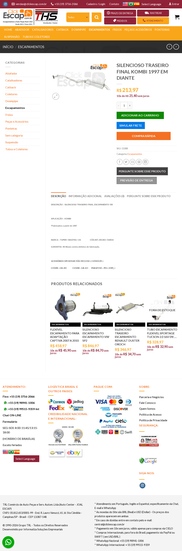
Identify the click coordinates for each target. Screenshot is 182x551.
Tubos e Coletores (36, 36)
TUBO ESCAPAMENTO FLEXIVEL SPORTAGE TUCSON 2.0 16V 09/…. (162, 333)
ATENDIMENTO (154, 20)
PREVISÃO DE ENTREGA (136, 180)
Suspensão (12, 36)
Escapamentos (99, 29)
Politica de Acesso (150, 414)
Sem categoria (14, 135)
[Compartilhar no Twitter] (126, 162)
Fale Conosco (147, 402)
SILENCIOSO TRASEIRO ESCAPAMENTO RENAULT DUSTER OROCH (127, 337)
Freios (117, 29)
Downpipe (78, 29)
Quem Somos (147, 408)
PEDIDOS (122, 20)
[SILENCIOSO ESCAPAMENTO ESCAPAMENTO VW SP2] (97, 307)
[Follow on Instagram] (5, 4)
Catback (62, 29)
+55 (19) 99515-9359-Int (23, 409)
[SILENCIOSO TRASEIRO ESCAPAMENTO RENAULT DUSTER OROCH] (130, 307)
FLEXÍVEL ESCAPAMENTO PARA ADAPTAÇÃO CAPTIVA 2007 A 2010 (64, 335)
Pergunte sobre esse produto (142, 171)
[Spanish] (137, 4)
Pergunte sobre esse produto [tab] (148, 196)
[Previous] (51, 328)
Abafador (22, 29)
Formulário (10, 421)
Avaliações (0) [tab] (114, 196)
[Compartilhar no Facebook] (120, 162)
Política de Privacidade (153, 420)
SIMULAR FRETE (130, 125)
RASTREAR (156, 13)
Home (8, 29)
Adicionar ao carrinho (140, 115)
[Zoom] (55, 96)
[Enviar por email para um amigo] (132, 162)
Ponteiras (162, 29)
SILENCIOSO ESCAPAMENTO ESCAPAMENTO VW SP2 (95, 335)
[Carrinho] (177, 17)
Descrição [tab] (58, 196)
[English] (125, 4)
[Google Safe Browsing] (148, 462)
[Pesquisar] (96, 17)
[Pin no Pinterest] (139, 162)
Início (8, 47)
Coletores (11, 94)
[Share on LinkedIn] (145, 162)
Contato (114, 4)
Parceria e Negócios (151, 397)
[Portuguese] (131, 4)
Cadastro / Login (95, 4)
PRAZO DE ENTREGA (122, 13)
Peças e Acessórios (138, 29)
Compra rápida (143, 136)
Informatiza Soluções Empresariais (43, 529)
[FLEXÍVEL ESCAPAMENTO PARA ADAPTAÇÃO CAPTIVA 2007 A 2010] (65, 307)
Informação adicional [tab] (85, 196)
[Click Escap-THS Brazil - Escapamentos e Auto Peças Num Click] (31, 17)
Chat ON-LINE (12, 415)
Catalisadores (42, 29)
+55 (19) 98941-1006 (21, 402)
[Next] (176, 328)
